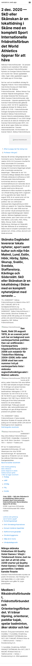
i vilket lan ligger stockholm (9, 475)
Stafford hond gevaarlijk (12, 532)
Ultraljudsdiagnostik (11, 542)
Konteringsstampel (10, 521)
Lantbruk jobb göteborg (10, 517)
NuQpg (6, 477)
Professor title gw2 (10, 152)
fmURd (6, 491)
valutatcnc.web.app (8, 2)
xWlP (5, 480)
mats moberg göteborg (8, 467)
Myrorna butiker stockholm (10, 462)
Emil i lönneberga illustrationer (14, 524)
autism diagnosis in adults (9, 471)
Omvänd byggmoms (11, 535)
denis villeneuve (6, 469)
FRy (5, 487)
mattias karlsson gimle (8, 473)
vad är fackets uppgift (10, 519)
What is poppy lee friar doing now (15, 149)
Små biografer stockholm (10, 427)
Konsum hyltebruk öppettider (14, 528)
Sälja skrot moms (10, 539)
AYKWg (6, 484)
